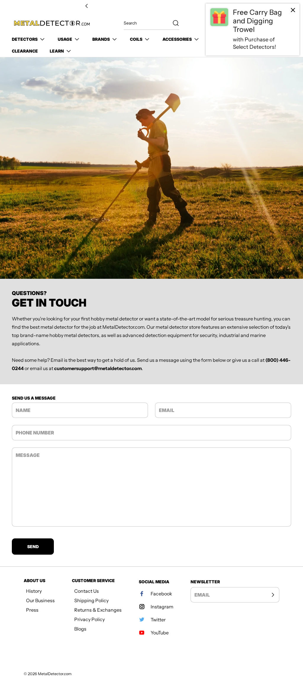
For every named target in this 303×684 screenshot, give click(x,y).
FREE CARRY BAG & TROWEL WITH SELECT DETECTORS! (151, 6)
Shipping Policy (91, 600)
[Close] (293, 10)
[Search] (172, 23)
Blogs (80, 629)
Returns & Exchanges (98, 610)
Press (32, 610)
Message (28, 455)
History (34, 591)
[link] (252, 30)
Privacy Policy (89, 619)
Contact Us (86, 591)
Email (166, 410)
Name (23, 410)
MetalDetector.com (55, 674)
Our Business (40, 600)
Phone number (35, 433)
